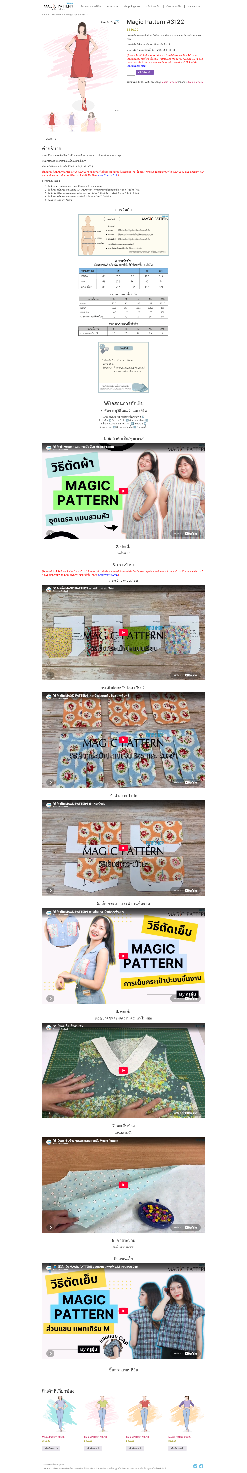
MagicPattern (195, 82)
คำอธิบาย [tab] (51, 139)
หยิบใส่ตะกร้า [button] (51, 1448)
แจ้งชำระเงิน (153, 6)
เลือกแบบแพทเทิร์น (90, 6)
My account (194, 6)
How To (111, 6)
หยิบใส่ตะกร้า (145, 72)
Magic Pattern (58, 14)
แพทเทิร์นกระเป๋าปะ (137, 65)
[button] (115, 23)
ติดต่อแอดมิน (174, 6)
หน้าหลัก (46, 14)
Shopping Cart (132, 6)
